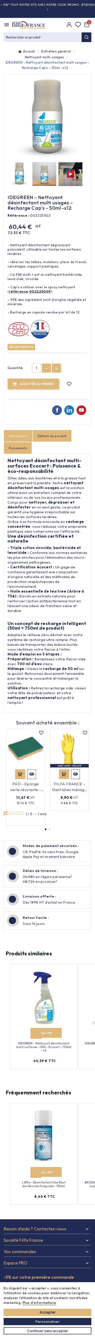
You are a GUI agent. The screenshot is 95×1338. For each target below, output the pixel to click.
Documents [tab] (18, 448)
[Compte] (70, 25)
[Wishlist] (78, 25)
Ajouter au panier (20, 774)
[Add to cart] (35, 1033)
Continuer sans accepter (47, 1330)
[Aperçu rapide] (31, 774)
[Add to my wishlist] (69, 384)
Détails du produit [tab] (52, 436)
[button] (46, 829)
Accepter (47, 1312)
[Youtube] (81, 410)
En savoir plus (21, 347)
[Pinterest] (69, 410)
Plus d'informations (39, 1302)
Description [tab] (18, 436)
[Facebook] (57, 410)
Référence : (18, 215)
